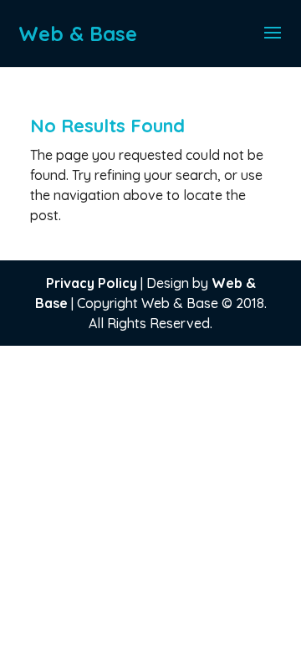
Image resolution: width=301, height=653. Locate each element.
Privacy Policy (91, 283)
